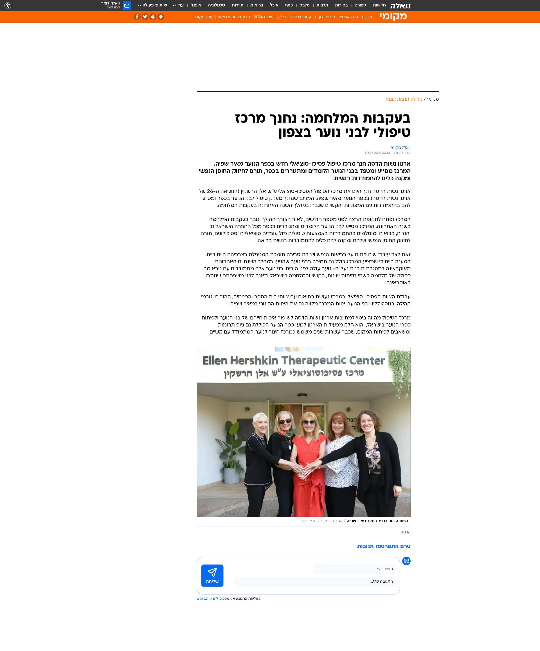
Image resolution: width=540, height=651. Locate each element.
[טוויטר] (144, 16)
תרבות (322, 5)
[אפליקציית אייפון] (152, 16)
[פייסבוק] (137, 16)
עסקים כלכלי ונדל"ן (295, 17)
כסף (289, 5)
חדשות (379, 5)
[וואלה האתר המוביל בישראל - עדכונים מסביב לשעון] (400, 5)
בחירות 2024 (265, 17)
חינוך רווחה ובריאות (233, 17)
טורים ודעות (325, 17)
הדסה (406, 532)
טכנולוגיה (216, 5)
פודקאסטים (348, 17)
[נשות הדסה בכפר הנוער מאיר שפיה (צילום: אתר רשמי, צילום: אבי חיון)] (304, 436)
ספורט (360, 5)
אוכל (274, 5)
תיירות (238, 5)
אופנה (195, 5)
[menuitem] (376, 6)
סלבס (305, 5)
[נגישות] (7, 5)
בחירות (341, 5)
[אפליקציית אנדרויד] (160, 16)
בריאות (256, 5)
